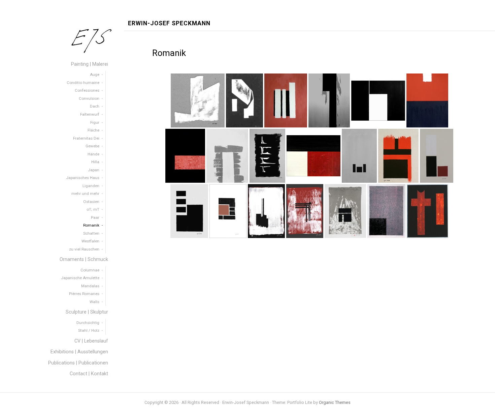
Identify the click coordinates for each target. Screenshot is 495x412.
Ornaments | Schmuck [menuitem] (84, 259)
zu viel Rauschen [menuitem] (84, 249)
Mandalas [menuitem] (90, 286)
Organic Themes (335, 402)
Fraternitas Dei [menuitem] (86, 138)
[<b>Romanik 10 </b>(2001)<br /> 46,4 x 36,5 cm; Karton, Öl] (285, 100)
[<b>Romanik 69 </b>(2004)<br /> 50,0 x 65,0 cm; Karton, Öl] (313, 155)
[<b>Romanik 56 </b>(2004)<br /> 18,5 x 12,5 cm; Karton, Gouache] (267, 156)
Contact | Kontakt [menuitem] (89, 374)
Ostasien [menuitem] (91, 201)
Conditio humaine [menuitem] (83, 82)
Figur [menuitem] (94, 122)
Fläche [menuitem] (93, 130)
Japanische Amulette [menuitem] (80, 277)
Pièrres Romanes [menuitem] (84, 293)
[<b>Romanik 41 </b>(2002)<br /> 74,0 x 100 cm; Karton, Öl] (378, 101)
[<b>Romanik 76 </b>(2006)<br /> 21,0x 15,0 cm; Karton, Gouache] (398, 156)
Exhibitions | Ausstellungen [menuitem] (79, 352)
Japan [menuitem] (93, 170)
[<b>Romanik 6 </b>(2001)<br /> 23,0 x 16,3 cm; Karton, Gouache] (244, 100)
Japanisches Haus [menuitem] (82, 177)
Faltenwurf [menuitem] (89, 114)
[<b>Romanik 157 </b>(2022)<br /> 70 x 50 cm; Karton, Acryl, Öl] (386, 211)
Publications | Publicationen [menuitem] (78, 363)
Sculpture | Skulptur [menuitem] (87, 312)
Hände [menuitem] (93, 154)
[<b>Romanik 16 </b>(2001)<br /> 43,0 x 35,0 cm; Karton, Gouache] (427, 211)
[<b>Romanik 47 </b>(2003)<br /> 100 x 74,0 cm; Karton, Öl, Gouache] (185, 156)
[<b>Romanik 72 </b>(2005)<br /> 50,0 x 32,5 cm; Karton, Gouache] (359, 156)
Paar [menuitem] (95, 217)
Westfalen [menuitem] (90, 241)
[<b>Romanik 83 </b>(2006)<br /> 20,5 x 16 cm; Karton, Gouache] (189, 211)
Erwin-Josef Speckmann (169, 23)
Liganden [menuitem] (90, 185)
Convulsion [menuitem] (89, 98)
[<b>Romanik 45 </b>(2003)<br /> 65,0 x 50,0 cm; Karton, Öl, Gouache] (427, 100)
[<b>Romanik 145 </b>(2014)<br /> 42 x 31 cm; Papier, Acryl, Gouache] (266, 211)
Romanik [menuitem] (91, 225)
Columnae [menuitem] (89, 270)
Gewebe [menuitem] (92, 146)
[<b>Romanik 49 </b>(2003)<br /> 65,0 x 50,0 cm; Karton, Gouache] (227, 156)
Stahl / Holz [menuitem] (88, 330)
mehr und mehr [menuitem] (85, 193)
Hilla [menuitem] (95, 161)
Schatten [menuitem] (91, 233)
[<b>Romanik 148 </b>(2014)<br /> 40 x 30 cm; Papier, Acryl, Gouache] (304, 211)
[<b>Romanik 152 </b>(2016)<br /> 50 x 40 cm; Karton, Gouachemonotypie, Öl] (345, 211)
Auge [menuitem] (94, 74)
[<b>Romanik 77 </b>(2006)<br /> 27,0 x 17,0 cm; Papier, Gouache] (436, 156)
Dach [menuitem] (94, 106)
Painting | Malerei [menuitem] (89, 64)
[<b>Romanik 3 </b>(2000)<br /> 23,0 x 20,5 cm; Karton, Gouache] (198, 100)
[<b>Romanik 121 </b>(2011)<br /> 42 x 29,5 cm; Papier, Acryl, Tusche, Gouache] (227, 211)
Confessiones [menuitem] (87, 90)
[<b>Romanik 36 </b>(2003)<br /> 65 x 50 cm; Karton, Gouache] (329, 100)
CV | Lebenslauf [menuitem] (91, 341)
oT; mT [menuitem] (93, 209)
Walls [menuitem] (94, 301)
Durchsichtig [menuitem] (87, 322)
